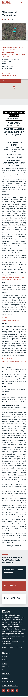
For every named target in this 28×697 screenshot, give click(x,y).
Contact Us (6, 673)
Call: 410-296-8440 (8, 682)
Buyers (4, 663)
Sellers (4, 660)
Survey (4, 317)
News (4, 670)
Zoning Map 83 (7, 358)
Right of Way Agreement (10, 320)
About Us (5, 667)
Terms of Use (13, 646)
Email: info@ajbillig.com (10, 685)
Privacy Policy (6, 646)
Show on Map (7, 69)
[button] (14, 87)
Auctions (5, 657)
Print (5, 19)
